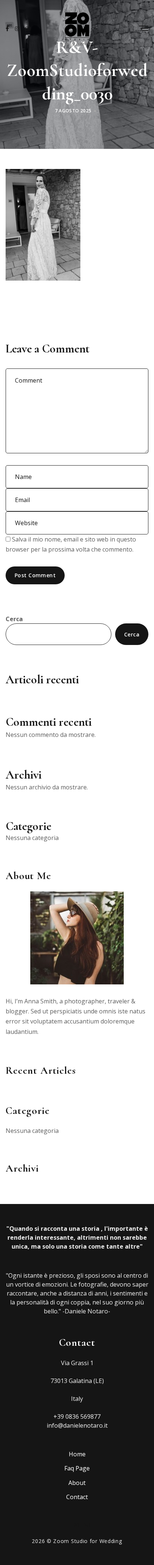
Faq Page (77, 1468)
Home (77, 1454)
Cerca (14, 619)
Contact (77, 1497)
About (77, 1483)
